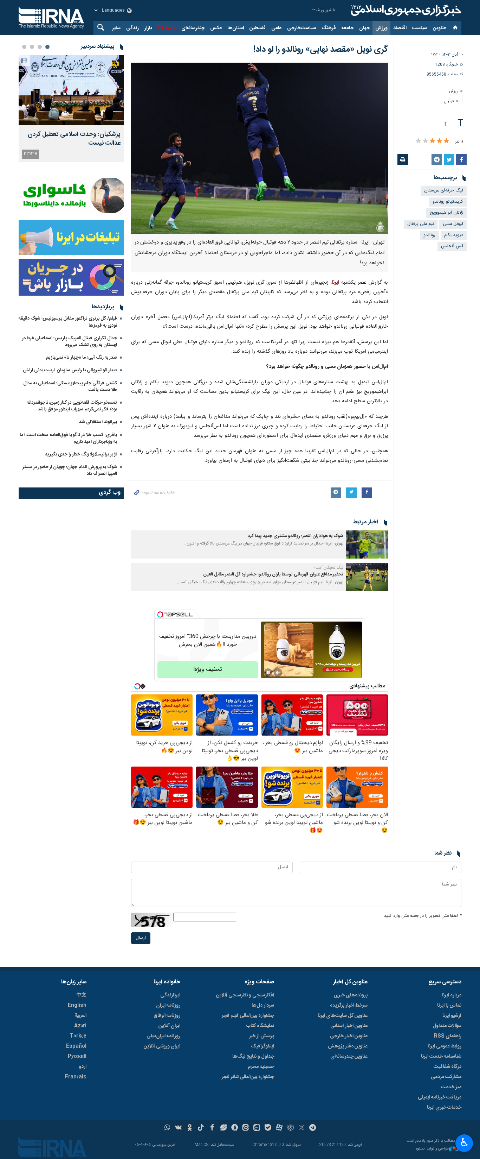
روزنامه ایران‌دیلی (163, 1036)
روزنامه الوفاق (167, 1016)
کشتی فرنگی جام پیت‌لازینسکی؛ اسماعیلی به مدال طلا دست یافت (70, 386)
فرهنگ (329, 28)
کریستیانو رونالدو (448, 202)
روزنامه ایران (168, 1005)
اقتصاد (400, 28)
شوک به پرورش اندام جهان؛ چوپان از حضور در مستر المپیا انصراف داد (69, 470)
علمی (276, 28)
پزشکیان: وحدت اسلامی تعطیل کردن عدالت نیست (74, 139)
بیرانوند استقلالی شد (98, 422)
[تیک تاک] (201, 1128)
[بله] (268, 1128)
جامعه (347, 28)
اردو (82, 1067)
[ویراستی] (223, 1128)
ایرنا (405, 11)
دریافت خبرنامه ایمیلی (439, 1097)
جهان (364, 28)
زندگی (132, 28)
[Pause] (268, 672)
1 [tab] (47, 47)
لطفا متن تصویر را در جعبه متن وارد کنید (422, 916)
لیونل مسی (453, 224)
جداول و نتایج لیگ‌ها (253, 1056)
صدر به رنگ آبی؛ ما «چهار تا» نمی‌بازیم (81, 357)
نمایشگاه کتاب (260, 1026)
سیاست (419, 28)
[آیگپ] (256, 1128)
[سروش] (234, 1128)
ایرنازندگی (170, 995)
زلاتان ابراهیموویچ (446, 212)
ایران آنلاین (169, 1026)
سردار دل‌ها (263, 1005)
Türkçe (78, 1036)
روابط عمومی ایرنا (444, 1046)
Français (75, 1077)
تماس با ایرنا (449, 1005)
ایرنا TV (164, 28)
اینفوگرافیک (262, 1046)
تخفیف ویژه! (207, 669)
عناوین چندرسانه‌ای (349, 1056)
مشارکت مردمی (446, 1077)
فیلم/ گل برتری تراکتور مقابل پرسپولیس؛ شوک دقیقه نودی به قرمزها (68, 322)
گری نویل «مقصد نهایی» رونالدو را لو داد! (320, 50)
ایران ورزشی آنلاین (162, 1046)
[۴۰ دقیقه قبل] (71, 90)
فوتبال (449, 101)
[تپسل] (160, 614)
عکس (216, 28)
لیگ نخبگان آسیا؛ (328, 567)
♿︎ (464, 1142)
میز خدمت (451, 1087)
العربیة (80, 1016)
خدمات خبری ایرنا (444, 1107)
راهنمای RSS (447, 1036)
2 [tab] (40, 47)
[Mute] (278, 672)
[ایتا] (246, 1128)
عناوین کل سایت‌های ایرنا (343, 1016)
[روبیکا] (290, 1128)
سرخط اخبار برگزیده (349, 1005)
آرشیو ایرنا (451, 1016)
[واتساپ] (167, 1128)
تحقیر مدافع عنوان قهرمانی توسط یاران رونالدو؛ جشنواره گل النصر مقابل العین (273, 574)
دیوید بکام (453, 235)
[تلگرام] (313, 1128)
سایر (116, 28)
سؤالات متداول (447, 1026)
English (77, 1005)
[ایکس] (301, 1128)
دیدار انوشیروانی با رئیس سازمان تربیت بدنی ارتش (69, 370)
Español (76, 1046)
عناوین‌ (439, 28)
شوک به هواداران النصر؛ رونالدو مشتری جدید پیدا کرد (295, 536)
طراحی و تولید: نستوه (432, 1149)
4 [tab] (24, 47)
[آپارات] (279, 1128)
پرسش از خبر (261, 1036)
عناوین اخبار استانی (349, 1026)
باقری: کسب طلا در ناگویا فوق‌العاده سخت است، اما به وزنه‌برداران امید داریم (68, 438)
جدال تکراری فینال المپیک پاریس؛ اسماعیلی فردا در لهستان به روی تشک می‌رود (69, 341)
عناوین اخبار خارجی (349, 1036)
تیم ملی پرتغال (420, 224)
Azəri (80, 1026)
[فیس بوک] (212, 1128)
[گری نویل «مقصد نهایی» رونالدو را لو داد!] (259, 148)
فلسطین (257, 28)
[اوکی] (189, 1128)
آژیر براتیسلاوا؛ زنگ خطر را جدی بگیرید (81, 454)
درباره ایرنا (451, 995)
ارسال (141, 938)
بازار (148, 28)
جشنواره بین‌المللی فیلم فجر (248, 1016)
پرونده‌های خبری (351, 995)
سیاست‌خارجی (301, 28)
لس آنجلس (452, 246)
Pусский (77, 1056)
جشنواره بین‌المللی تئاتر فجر (248, 1077)
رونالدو (429, 235)
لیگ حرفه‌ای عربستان (443, 190)
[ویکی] (178, 1128)
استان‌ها (235, 28)
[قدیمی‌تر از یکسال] (367, 544)
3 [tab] (32, 47)
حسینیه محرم (261, 1067)
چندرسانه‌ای (193, 28)
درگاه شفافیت (447, 1067)
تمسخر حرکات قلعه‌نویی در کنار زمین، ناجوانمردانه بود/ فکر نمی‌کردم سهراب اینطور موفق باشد (72, 406)
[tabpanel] (71, 108)
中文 (81, 995)
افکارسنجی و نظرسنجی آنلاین (245, 995)
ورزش (381, 28)
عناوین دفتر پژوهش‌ (348, 1046)
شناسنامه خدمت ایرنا (441, 1056)
